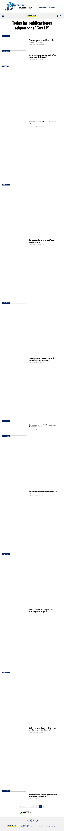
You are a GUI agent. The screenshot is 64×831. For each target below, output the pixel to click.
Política (47, 824)
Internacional (52, 824)
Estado (31, 824)
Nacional (43, 824)
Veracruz (27, 824)
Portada (23, 824)
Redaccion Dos (32, 495)
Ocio (28, 825)
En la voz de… (37, 824)
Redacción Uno (32, 44)
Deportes (24, 825)
